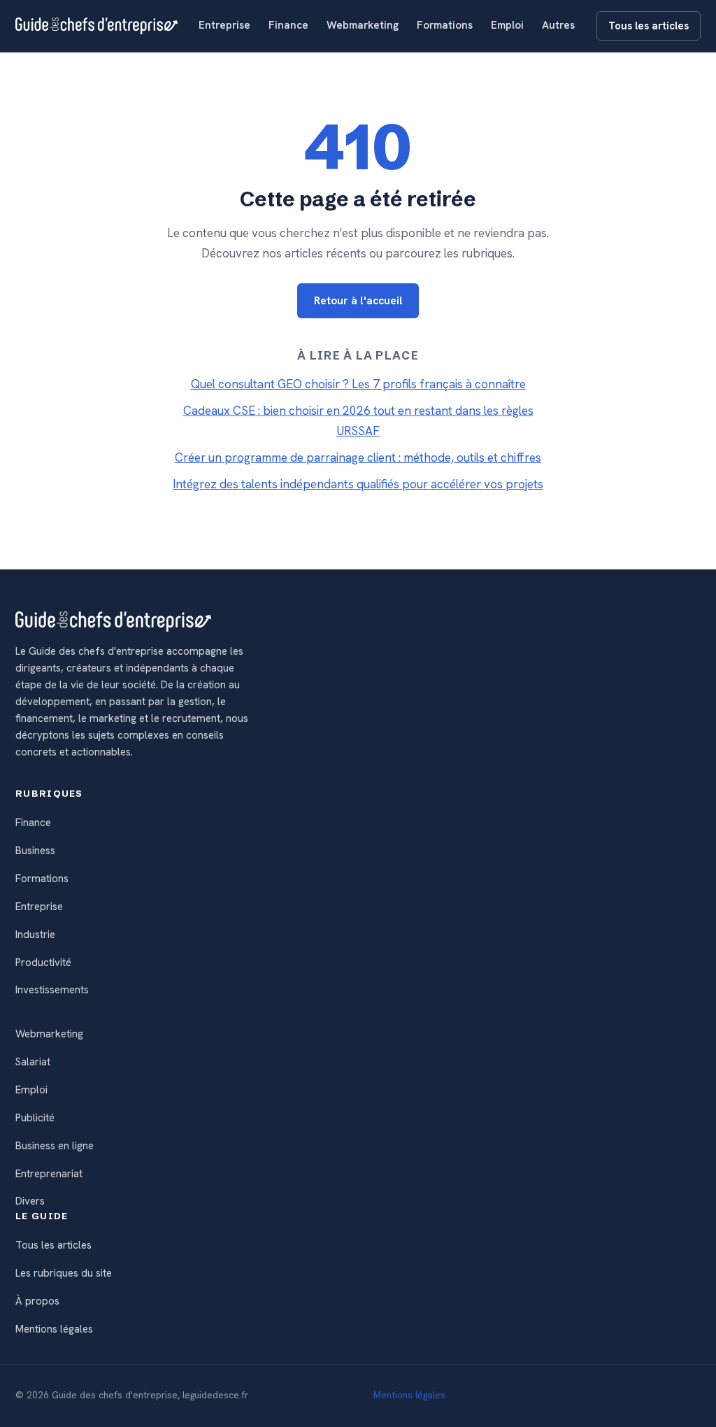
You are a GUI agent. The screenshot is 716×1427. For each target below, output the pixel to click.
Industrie (35, 935)
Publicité (35, 1118)
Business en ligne (54, 1146)
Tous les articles (648, 25)
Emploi (507, 25)
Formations (445, 25)
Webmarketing (363, 25)
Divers (30, 1201)
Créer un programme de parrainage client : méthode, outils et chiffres (358, 457)
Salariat (32, 1062)
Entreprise (224, 25)
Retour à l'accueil (358, 301)
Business (35, 851)
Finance (288, 25)
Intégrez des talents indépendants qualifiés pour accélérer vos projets (358, 484)
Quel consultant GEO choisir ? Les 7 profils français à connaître (358, 384)
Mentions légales (54, 1329)
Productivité (43, 963)
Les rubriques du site (63, 1273)
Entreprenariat (49, 1174)
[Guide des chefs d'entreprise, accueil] (96, 25)
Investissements (52, 990)
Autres (558, 25)
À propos (37, 1301)
